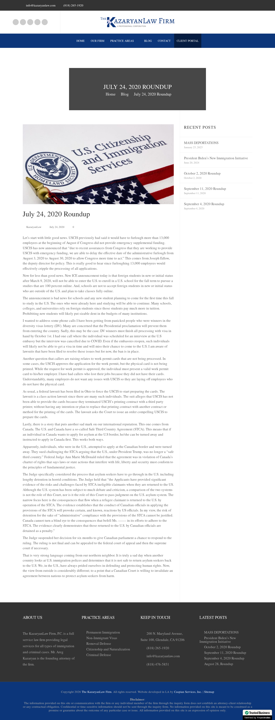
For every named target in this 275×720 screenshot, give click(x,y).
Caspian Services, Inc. (188, 692)
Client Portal (188, 41)
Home (81, 41)
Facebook (16, 22)
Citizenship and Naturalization (108, 649)
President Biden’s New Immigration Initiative (216, 158)
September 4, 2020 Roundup (204, 204)
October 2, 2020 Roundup (202, 173)
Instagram (23, 22)
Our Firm (97, 41)
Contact (164, 41)
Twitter (45, 22)
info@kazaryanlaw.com (41, 5)
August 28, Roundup (218, 663)
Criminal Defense (98, 654)
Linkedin (30, 22)
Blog (148, 41)
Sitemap (209, 692)
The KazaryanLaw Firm (97, 692)
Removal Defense (98, 643)
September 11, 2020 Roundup (205, 188)
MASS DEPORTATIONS (201, 142)
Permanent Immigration (103, 632)
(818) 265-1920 (158, 648)
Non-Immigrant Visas (101, 638)
